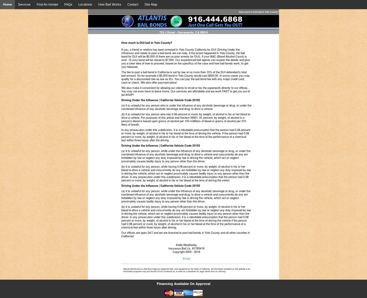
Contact (132, 4)
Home (7, 4)
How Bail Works (109, 4)
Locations (85, 4)
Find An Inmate (47, 4)
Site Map (151, 4)
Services (24, 4)
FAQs (68, 4)
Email (186, 258)
